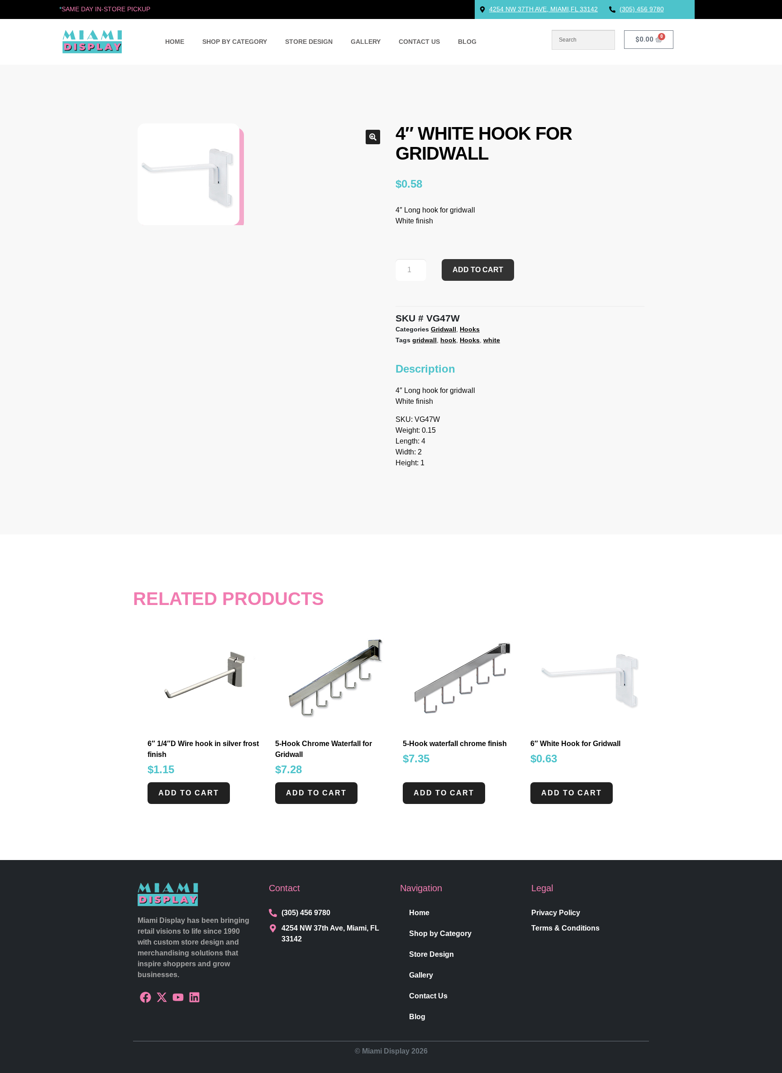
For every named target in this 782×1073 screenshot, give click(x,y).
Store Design (309, 41)
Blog (467, 41)
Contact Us (419, 41)
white (491, 340)
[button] (373, 137)
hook (448, 340)
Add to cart (478, 270)
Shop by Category (234, 41)
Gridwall (443, 329)
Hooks (470, 329)
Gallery (366, 41)
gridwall (424, 340)
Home (174, 41)
